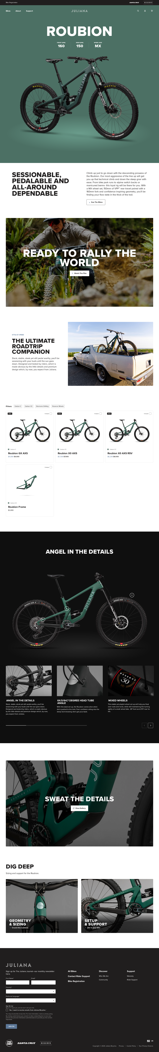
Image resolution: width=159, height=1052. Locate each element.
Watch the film (80, 273)
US (152, 1041)
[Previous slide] (144, 725)
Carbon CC (28, 406)
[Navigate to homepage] (79, 11)
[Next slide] (150, 725)
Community (103, 979)
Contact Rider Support (79, 976)
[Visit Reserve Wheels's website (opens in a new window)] (148, 2)
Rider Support (132, 979)
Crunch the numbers (20, 928)
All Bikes (72, 971)
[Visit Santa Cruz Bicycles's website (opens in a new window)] (134, 2)
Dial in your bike (93, 928)
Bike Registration (11, 3)
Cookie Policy (131, 1046)
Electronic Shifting (42, 406)
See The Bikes (97, 202)
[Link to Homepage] (18, 965)
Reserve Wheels (58, 406)
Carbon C (18, 406)
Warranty (130, 976)
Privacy (121, 1046)
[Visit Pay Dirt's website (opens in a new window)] (9, 1043)
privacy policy (49, 1014)
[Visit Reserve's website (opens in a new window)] (46, 1043)
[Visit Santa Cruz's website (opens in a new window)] (26, 1043)
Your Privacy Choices (146, 1046)
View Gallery (80, 808)
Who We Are (103, 976)
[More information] (132, 595)
